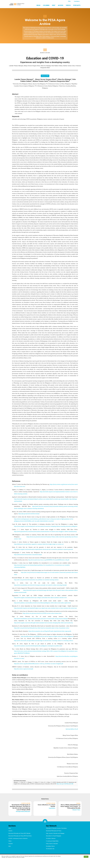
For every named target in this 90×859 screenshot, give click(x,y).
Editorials (19, 833)
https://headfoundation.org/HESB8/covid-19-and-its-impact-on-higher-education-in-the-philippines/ (47, 636)
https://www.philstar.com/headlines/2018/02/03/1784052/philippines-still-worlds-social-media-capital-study (42, 603)
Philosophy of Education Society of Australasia (56, 828)
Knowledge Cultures (50, 846)
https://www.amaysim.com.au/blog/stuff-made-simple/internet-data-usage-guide (49, 631)
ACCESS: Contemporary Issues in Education (18, 838)
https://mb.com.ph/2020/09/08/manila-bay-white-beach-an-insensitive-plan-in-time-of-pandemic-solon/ (41, 628)
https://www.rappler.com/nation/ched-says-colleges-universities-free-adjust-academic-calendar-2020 (40, 597)
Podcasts (76, 5)
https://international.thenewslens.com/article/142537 (28, 554)
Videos (68, 5)
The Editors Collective (50, 838)
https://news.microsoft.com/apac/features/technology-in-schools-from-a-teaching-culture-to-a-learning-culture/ (43, 640)
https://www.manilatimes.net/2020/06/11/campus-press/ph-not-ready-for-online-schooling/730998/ (40, 585)
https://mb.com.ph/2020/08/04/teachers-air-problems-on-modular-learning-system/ (36, 580)
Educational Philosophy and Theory (53, 830)
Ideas (38, 5)
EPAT (53, 5)
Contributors (77, 1)
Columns (46, 5)
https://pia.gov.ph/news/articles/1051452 (28, 514)
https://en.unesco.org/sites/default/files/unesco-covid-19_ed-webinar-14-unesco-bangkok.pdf (38, 664)
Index (9, 846)
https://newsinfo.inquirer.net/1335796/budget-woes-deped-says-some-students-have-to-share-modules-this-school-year (45, 608)
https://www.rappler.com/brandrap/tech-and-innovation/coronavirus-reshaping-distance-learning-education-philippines (45, 526)
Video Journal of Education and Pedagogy (55, 833)
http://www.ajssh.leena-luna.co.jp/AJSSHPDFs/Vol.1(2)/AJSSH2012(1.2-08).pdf (48, 560)
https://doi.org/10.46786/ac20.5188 (65, 783)
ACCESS (60, 5)
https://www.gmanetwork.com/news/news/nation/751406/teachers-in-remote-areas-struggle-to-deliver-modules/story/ (45, 531)
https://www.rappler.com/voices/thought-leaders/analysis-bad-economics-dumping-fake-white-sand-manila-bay (43, 623)
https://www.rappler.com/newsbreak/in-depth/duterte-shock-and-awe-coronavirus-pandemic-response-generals (43, 549)
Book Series (20, 835)
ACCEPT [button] (86, 856)
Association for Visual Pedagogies (53, 835)
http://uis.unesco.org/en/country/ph (23, 669)
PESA (69, 1)
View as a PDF (45, 75)
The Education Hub (50, 848)
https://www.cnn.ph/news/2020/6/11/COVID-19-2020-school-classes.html (42, 613)
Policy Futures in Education (52, 843)
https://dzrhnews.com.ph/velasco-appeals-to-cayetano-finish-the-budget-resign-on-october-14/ (39, 544)
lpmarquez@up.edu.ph (72, 729)
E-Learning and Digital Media (52, 841)
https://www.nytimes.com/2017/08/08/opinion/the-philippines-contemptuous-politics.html (38, 646)
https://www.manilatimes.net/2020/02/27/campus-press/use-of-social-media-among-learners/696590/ (41, 618)
